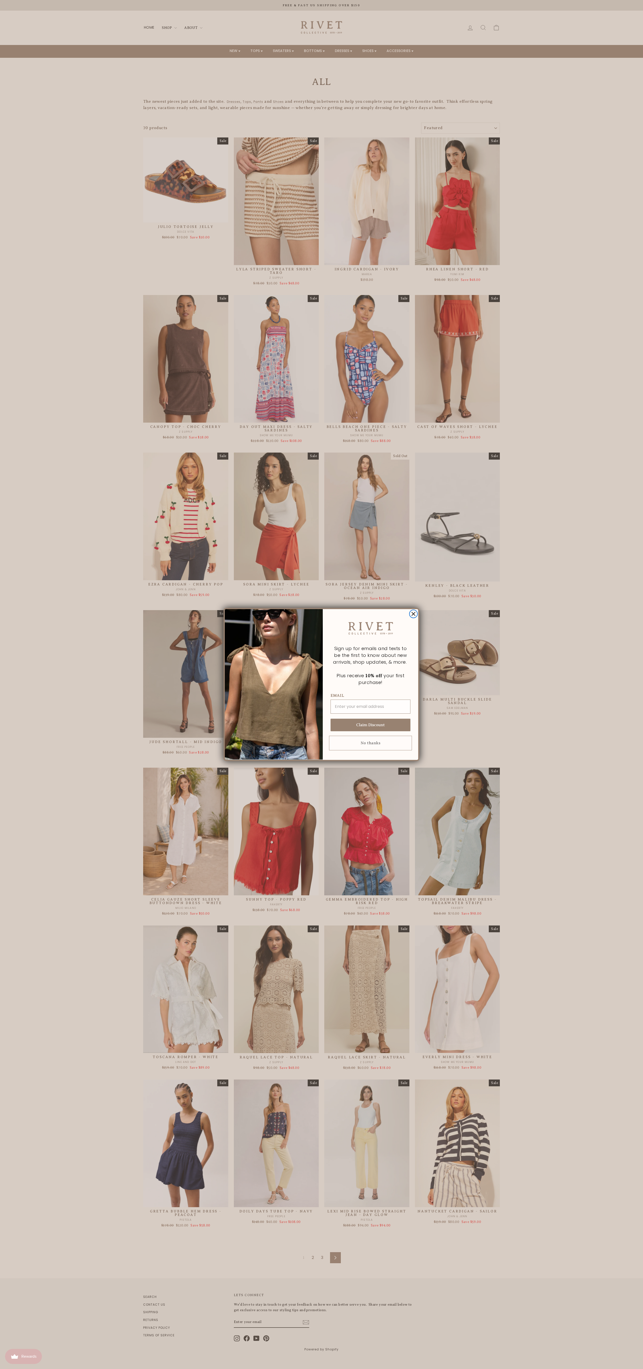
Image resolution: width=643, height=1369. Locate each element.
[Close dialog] (413, 614)
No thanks (370, 743)
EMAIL (337, 695)
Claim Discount (370, 725)
